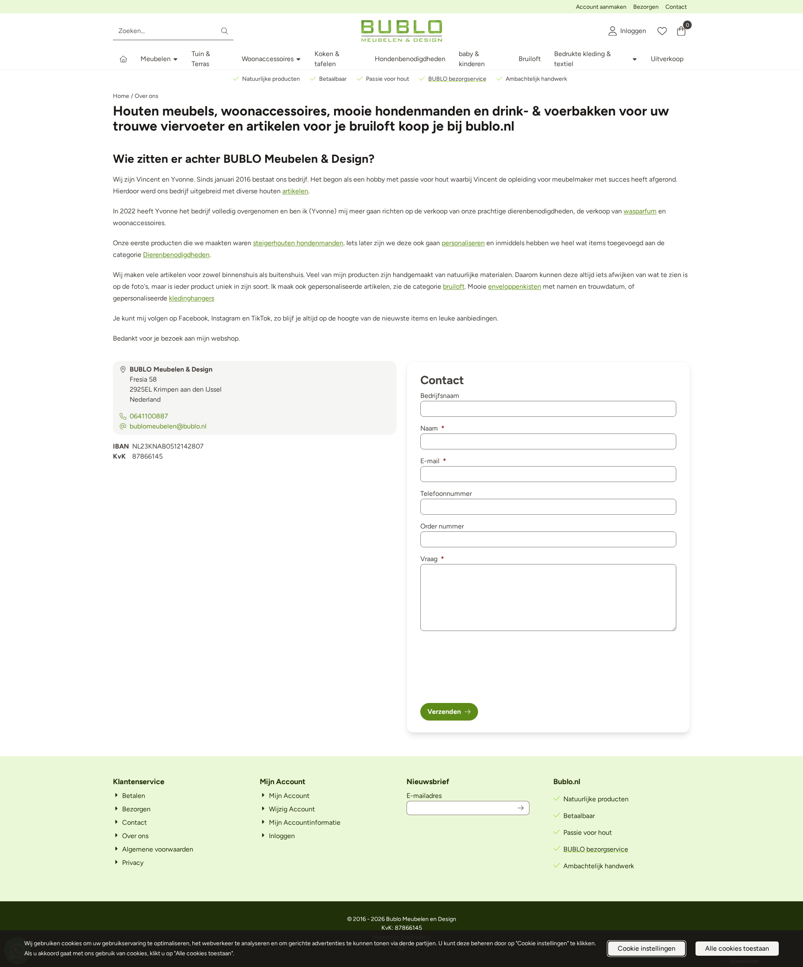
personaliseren (463, 243)
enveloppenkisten (514, 286)
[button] (627, 31)
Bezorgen (646, 6)
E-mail (433, 461)
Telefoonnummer (446, 494)
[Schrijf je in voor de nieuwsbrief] (520, 808)
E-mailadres (468, 795)
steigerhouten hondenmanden (298, 243)
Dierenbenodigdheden (176, 255)
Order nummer (442, 526)
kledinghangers (191, 298)
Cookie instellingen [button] (646, 948)
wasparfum (640, 211)
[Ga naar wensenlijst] (662, 31)
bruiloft (454, 286)
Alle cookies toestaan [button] (737, 948)
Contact (676, 6)
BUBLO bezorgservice (457, 78)
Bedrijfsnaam (439, 396)
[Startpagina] (123, 59)
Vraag (432, 559)
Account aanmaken (601, 6)
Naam (432, 428)
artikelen (295, 191)
